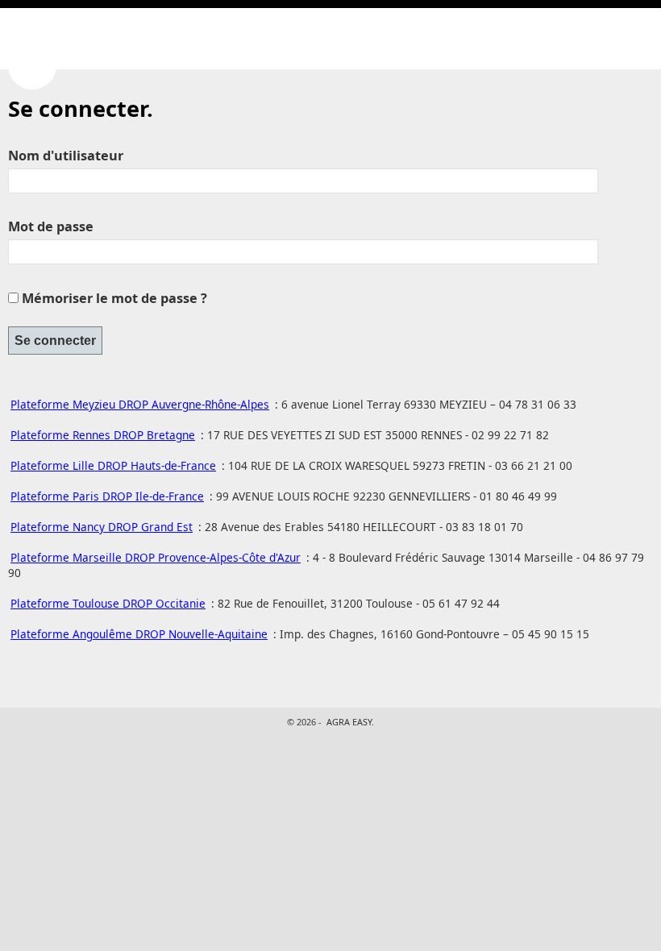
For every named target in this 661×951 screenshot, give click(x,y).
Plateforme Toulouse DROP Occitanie (108, 603)
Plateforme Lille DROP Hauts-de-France (113, 465)
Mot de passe (51, 226)
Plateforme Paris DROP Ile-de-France (107, 496)
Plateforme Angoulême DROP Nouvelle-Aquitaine (139, 634)
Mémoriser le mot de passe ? (114, 298)
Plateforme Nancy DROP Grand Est (101, 526)
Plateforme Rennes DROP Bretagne (102, 434)
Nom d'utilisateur (65, 155)
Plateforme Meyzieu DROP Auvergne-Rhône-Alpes (139, 404)
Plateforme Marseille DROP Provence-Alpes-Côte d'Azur (155, 557)
